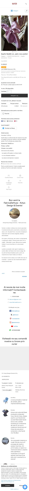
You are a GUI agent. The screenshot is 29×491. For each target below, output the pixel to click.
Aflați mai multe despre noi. (7, 481)
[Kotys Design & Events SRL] (14, 4)
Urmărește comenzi (9, 183)
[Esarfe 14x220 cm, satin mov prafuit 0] (14, 33)
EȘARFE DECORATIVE (13, 56)
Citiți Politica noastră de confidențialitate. (11, 480)
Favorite (20, 182)
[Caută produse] (27, 11)
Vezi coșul (9, 189)
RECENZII (24, 276)
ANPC (3, 273)
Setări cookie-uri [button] (15, 489)
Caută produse (9, 177)
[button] (6, 113)
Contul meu (20, 177)
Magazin (3, 56)
